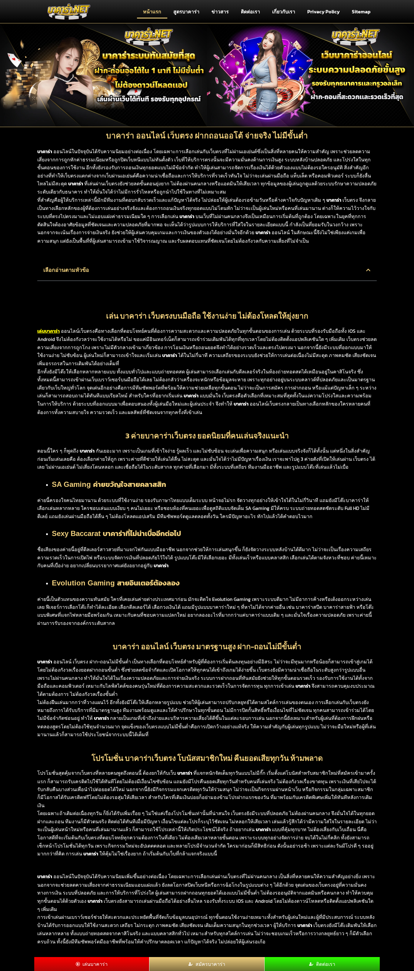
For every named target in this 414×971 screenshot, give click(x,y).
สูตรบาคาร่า (186, 11)
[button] (368, 270)
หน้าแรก (152, 11)
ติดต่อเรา (250, 11)
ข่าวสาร (220, 11)
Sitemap (361, 11)
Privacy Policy (323, 11)
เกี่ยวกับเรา (283, 11)
